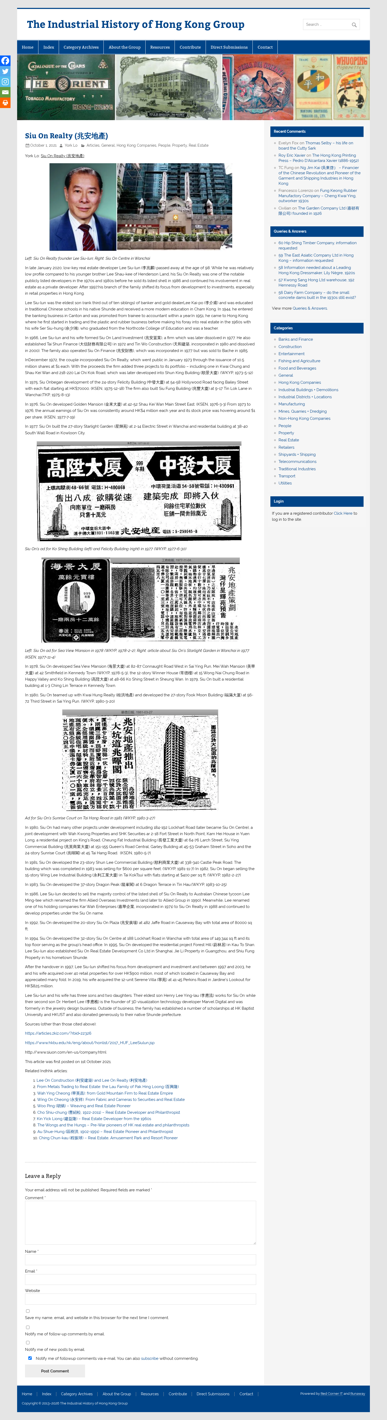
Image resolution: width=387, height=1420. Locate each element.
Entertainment (292, 353)
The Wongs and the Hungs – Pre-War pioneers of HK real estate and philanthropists (113, 1125)
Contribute (190, 47)
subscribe (149, 1358)
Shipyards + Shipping (297, 454)
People (164, 145)
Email (31, 1271)
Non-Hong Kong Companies (304, 418)
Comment (35, 1198)
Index (48, 47)
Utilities (285, 483)
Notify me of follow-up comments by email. (65, 1334)
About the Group (125, 47)
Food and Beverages (297, 368)
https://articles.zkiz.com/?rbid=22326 (58, 1033)
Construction (290, 346)
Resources (160, 47)
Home (27, 47)
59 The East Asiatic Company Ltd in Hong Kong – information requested (316, 258)
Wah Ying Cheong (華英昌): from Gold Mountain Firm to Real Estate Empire (105, 1093)
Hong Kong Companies (136, 145)
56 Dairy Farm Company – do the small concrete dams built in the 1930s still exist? (317, 295)
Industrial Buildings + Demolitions (308, 389)
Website (32, 1291)
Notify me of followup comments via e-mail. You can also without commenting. (117, 1358)
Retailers (286, 447)
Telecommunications (297, 461)
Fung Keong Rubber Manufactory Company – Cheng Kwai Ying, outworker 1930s (318, 195)
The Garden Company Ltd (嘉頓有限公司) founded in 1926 (319, 211)
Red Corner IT (332, 1394)
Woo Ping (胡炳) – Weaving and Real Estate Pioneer (84, 1106)
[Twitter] (5, 71)
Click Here (343, 513)
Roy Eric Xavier (292, 155)
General (108, 145)
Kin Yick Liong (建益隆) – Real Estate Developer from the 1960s (94, 1118)
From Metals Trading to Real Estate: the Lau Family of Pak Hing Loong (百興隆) (108, 1086)
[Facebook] (5, 60)
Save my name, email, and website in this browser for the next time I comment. (97, 1318)
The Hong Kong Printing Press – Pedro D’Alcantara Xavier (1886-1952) (319, 158)
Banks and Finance (296, 339)
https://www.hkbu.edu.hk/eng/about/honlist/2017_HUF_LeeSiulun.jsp (90, 1042)
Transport (287, 476)
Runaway (357, 1394)
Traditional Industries (297, 469)
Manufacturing (292, 404)
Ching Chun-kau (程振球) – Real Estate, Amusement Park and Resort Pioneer (108, 1138)
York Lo (71, 145)
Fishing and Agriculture (299, 361)
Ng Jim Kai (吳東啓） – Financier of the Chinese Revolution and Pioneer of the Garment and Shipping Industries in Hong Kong (320, 175)
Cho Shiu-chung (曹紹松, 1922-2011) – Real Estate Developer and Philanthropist (108, 1112)
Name (32, 1252)
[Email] (5, 92)
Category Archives (81, 47)
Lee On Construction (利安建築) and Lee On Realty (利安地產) (92, 1080)
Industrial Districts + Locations (305, 397)
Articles (93, 145)
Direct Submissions (229, 47)
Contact (265, 47)
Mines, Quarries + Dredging (303, 411)
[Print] (5, 103)
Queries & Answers (290, 231)
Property (179, 145)
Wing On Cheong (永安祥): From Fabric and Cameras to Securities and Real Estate (111, 1099)
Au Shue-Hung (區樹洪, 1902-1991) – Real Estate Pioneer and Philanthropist (105, 1131)
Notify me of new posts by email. (55, 1350)
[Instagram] (5, 81)
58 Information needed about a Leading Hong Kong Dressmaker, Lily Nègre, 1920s (317, 270)
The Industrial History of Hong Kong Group (136, 23)
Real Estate (199, 145)
